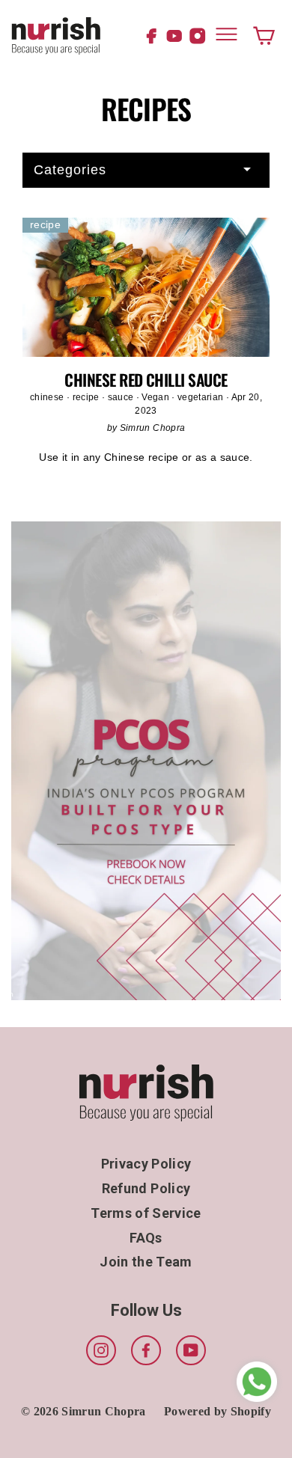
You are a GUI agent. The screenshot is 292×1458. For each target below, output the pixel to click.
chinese (48, 397)
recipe (87, 397)
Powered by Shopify (217, 1411)
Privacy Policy (146, 1163)
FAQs (146, 1238)
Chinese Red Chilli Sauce (145, 379)
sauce (122, 397)
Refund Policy (146, 1188)
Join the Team (146, 1261)
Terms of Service (146, 1213)
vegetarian (201, 397)
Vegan (156, 397)
